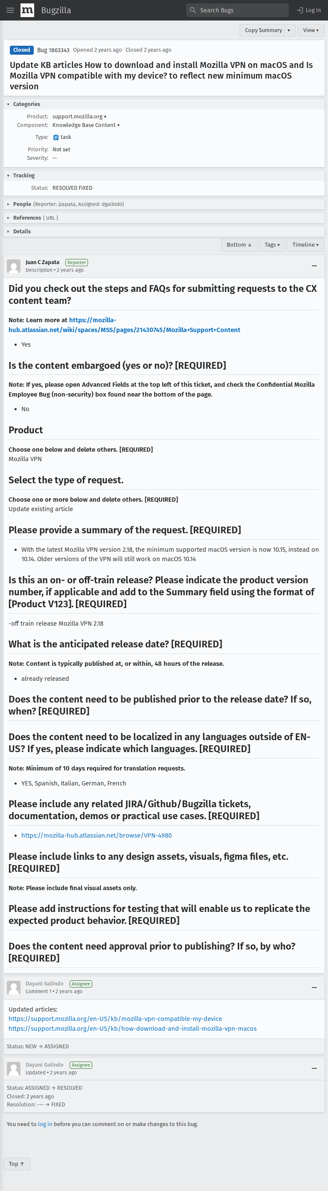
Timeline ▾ (306, 244)
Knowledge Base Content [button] (86, 125)
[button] (308, 10)
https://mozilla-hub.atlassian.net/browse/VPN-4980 (96, 835)
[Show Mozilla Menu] (27, 10)
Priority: (38, 149)
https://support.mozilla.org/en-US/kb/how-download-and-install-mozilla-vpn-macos (133, 1028)
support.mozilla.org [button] (80, 116)
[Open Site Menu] (10, 10)
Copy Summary (263, 30)
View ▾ (311, 30)
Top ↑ (17, 1164)
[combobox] (237, 10)
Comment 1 (38, 991)
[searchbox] (237, 10)
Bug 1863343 (53, 50)
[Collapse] (314, 266)
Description (39, 270)
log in (45, 1124)
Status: (39, 188)
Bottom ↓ (239, 244)
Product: (37, 116)
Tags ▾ (272, 244)
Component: (32, 125)
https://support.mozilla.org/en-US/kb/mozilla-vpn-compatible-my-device (115, 1019)
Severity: (37, 158)
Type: (41, 137)
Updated (36, 1073)
